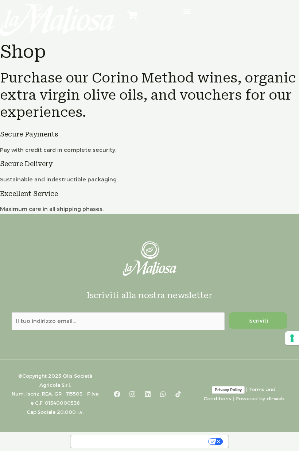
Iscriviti (258, 320)
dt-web (275, 398)
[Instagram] (132, 394)
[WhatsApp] (163, 394)
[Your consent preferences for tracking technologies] (292, 338)
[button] (187, 11)
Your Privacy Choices (173, 441)
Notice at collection (103, 441)
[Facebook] (117, 394)
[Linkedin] (147, 394)
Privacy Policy (228, 389)
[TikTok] (178, 394)
